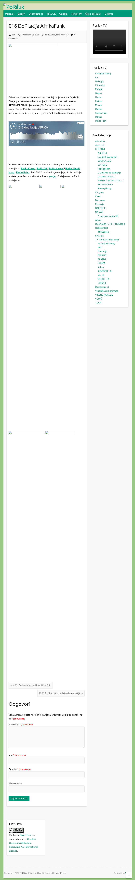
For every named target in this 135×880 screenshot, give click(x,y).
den (13, 35)
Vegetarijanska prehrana (106, 291)
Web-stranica (15, 783)
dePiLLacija (50, 35)
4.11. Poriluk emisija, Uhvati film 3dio (30, 685)
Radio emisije (62, 35)
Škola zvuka (101, 113)
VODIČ (98, 299)
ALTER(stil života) (106, 243)
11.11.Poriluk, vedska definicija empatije (61, 693)
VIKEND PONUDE (104, 295)
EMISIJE (102, 255)
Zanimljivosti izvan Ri (108, 216)
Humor (98, 97)
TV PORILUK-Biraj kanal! (107, 239)
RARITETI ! (103, 279)
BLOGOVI (100, 149)
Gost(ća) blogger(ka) (107, 157)
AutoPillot (102, 153)
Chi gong (99, 192)
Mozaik (98, 105)
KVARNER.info (105, 271)
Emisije (98, 89)
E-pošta (20, 769)
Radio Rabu (22, 172)
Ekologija (99, 204)
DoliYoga (99, 81)
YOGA (98, 302)
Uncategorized (102, 287)
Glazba (98, 93)
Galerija (63, 13)
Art (96, 77)
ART (100, 247)
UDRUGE (102, 283)
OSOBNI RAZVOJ (106, 176)
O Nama (109, 13)
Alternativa (100, 141)
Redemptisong (104, 188)
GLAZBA (102, 259)
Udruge (98, 117)
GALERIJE (100, 208)
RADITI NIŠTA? (105, 184)
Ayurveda (99, 145)
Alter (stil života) (103, 73)
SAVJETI (99, 236)
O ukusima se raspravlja (109, 173)
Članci (98, 196)
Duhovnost (100, 200)
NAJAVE (51, 13)
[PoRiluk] (67, 6)
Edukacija (100, 85)
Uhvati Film (100, 121)
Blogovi (21, 13)
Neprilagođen (104, 169)
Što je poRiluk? (93, 13)
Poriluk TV (76, 13)
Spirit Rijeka (26, 835)
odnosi (98, 220)
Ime (18, 755)
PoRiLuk (9, 13)
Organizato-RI (36, 13)
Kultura (98, 101)
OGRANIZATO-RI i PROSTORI (110, 224)
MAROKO (102, 165)
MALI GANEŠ (104, 161)
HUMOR (102, 263)
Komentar (21, 724)
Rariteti (98, 109)
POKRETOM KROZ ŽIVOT (111, 180)
